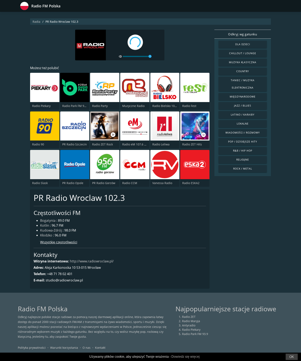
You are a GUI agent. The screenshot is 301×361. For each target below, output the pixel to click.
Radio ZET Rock (102, 144)
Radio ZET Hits (192, 144)
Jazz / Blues (242, 105)
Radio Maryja (191, 321)
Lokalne (243, 123)
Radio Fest (189, 106)
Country (242, 71)
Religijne (242, 159)
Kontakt (100, 348)
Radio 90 (38, 144)
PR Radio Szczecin (74, 144)
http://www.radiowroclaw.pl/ (92, 261)
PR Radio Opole (72, 183)
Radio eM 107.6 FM (135, 144)
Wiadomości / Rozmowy (242, 132)
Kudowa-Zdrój (51, 230)
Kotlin (44, 225)
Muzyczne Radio (133, 106)
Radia (36, 22)
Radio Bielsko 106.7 (165, 106)
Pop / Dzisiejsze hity (242, 141)
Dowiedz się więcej (185, 356)
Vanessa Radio (162, 183)
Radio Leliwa (161, 144)
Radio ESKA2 (190, 183)
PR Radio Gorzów (103, 183)
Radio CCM (129, 183)
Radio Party (100, 106)
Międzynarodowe (243, 96)
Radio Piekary (41, 106)
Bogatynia (47, 220)
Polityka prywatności (32, 348)
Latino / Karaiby (242, 114)
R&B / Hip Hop (242, 150)
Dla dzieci (242, 44)
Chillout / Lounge (242, 53)
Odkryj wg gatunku (242, 34)
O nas (87, 348)
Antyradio (188, 325)
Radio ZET (189, 317)
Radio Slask (40, 183)
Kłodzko (46, 235)
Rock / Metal (242, 168)
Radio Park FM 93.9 (75, 106)
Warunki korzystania (64, 348)
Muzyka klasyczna (242, 62)
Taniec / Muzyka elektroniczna (242, 84)
